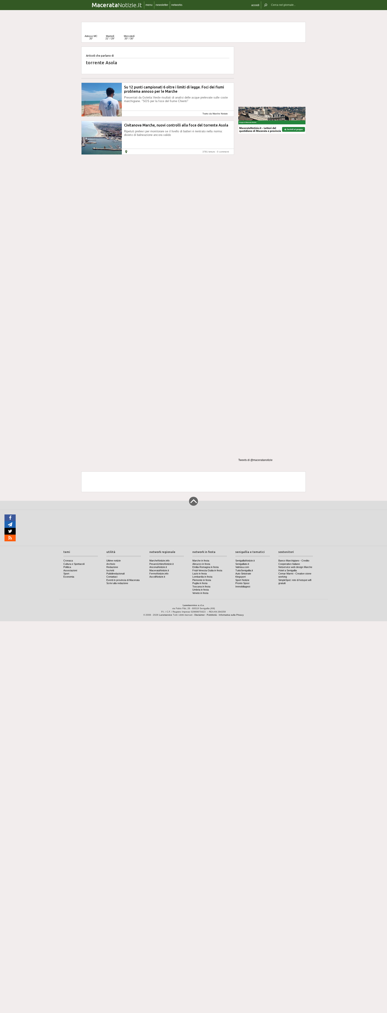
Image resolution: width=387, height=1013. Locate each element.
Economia (68, 576)
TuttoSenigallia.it (244, 570)
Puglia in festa (199, 583)
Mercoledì (129, 37)
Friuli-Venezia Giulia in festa (207, 570)
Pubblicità (212, 615)
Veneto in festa (200, 593)
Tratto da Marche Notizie (215, 113)
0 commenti (223, 151)
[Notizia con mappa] (126, 151)
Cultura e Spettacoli (73, 564)
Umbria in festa (200, 589)
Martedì (110, 37)
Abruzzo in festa (201, 564)
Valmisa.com (242, 567)
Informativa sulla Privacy (231, 615)
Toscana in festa (201, 586)
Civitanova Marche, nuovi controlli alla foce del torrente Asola (176, 125)
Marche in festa (200, 560)
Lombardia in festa (202, 576)
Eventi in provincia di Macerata (123, 580)
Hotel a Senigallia (287, 570)
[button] (255, 5)
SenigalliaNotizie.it (245, 560)
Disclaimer (199, 615)
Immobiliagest (242, 586)
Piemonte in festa (201, 580)
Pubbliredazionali (115, 573)
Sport (66, 573)
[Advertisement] (271, 75)
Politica (67, 567)
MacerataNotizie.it (159, 570)
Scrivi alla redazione (117, 583)
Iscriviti (110, 570)
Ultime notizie (113, 560)
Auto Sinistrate (243, 573)
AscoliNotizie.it (157, 576)
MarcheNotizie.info (159, 560)
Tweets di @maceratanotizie (255, 460)
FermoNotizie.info (158, 573)
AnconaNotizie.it (158, 567)
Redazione (112, 567)
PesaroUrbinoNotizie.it (161, 564)
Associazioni (70, 570)
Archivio (110, 564)
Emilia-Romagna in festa (205, 567)
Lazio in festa (199, 573)
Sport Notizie (242, 580)
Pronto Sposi (242, 583)
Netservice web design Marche (295, 567)
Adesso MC (91, 37)
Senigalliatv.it (242, 564)
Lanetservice (165, 615)
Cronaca (68, 560)
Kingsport (240, 576)
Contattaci (111, 576)
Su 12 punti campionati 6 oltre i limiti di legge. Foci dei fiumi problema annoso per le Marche (174, 89)
